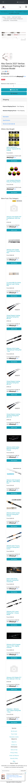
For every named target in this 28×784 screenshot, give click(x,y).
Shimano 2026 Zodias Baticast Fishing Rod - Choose (13, 448)
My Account (14, 731)
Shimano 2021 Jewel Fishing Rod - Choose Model (13, 613)
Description (6, 116)
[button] (21, 2)
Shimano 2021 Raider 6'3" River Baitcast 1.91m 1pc (14, 678)
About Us (14, 742)
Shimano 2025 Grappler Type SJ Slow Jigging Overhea (13, 646)
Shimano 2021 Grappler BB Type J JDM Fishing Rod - (13, 481)
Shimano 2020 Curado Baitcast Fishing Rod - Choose (13, 514)
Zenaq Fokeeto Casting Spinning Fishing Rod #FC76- (13, 317)
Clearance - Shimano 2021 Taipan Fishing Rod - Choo (14, 710)
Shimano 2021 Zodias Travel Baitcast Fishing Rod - (13, 251)
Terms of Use (14, 749)
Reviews (5, 123)
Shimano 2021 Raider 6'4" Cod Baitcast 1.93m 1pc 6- (14, 218)
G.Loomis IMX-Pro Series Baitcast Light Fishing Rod (14, 284)
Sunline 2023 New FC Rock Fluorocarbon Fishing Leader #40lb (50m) (14, 777)
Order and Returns (14, 755)
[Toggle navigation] (3, 2)
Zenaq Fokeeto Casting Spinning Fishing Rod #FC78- (13, 383)
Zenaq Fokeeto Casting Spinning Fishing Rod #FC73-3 (13, 415)
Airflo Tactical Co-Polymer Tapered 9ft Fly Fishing (14, 149)
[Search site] (20, 7)
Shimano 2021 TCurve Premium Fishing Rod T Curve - (13, 547)
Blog (14, 761)
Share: (3, 71)
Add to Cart (14, 230)
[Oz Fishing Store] (3, 7)
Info (25, 76)
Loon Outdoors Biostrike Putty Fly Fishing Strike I (14, 181)
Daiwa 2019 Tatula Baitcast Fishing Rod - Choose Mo (13, 580)
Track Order (14, 734)
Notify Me (14, 90)
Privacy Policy (14, 752)
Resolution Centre (14, 737)
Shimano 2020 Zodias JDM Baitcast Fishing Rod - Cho (14, 350)
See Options (14, 160)
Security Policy (14, 758)
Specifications (6, 120)
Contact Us (14, 744)
